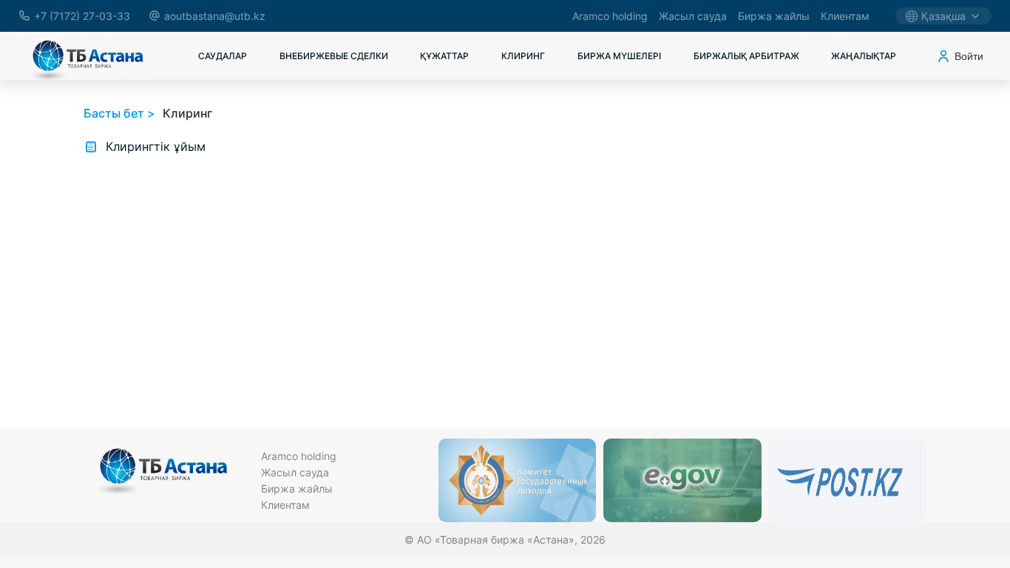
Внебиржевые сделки (333, 55)
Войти (969, 56)
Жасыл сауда (693, 16)
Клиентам (845, 16)
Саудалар (222, 55)
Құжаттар (444, 55)
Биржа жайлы (774, 16)
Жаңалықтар (863, 55)
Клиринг (523, 55)
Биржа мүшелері (619, 55)
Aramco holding (610, 16)
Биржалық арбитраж (746, 55)
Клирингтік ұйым (156, 146)
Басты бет (114, 113)
